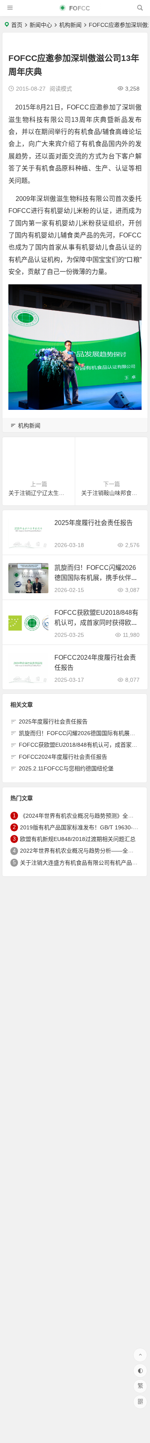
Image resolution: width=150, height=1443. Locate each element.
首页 (16, 25)
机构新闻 (70, 25)
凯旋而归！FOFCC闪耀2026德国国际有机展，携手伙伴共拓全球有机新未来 (96, 577)
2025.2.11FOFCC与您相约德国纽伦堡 (66, 768)
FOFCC (79, 8)
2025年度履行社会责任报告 (93, 522)
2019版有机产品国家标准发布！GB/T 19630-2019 (83, 827)
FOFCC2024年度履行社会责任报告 (63, 757)
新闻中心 (41, 25)
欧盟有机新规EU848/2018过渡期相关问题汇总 (78, 839)
